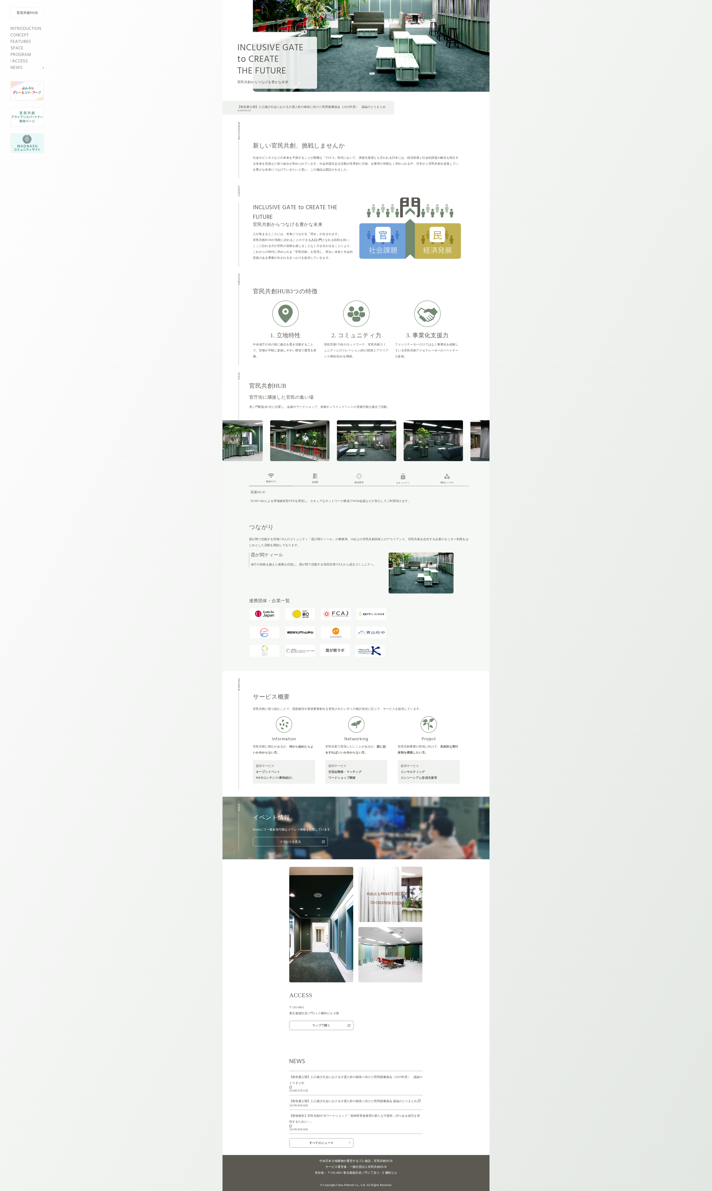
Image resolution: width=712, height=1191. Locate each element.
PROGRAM (20, 54)
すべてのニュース (321, 1142)
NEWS (16, 67)
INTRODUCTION (25, 28)
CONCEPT (19, 35)
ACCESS (20, 61)
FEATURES (20, 41)
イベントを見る (290, 841)
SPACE (16, 48)
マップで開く (321, 1025)
